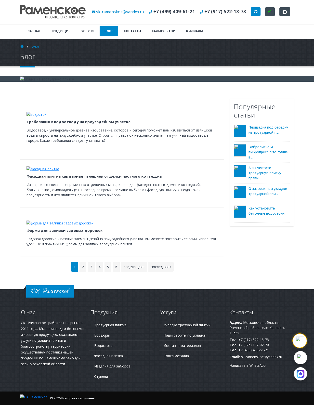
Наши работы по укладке (185, 335)
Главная (33, 31)
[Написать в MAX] (300, 373)
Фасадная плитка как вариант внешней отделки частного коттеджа (94, 176)
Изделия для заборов (112, 366)
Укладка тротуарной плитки (187, 325)
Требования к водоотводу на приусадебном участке (78, 121)
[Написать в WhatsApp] (300, 357)
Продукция (60, 31)
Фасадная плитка (108, 355)
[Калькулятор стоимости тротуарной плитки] (299, 340)
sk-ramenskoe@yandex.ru (120, 11)
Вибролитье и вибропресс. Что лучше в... (268, 151)
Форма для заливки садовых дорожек (64, 230)
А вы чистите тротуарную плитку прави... (265, 172)
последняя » (161, 266)
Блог (109, 31)
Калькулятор (163, 31)
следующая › (134, 266)
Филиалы (194, 31)
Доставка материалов (182, 345)
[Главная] (53, 12)
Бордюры (102, 335)
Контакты (132, 31)
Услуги (87, 31)
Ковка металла (176, 355)
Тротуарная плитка (110, 325)
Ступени (101, 376)
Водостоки (103, 345)
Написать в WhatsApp (248, 365)
